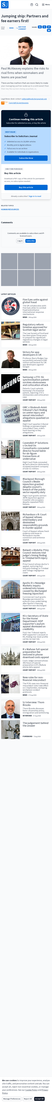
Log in (20, 241)
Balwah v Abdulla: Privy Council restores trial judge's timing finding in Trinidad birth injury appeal (36, 555)
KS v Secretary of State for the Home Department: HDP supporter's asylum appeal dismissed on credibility (35, 622)
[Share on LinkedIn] (40, 26)
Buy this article (26, 187)
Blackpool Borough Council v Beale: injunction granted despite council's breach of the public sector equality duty (34, 485)
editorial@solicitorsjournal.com (34, 99)
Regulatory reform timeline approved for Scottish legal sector (35, 327)
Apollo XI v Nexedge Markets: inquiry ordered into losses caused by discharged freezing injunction (35, 588)
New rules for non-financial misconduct (34, 679)
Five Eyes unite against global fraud (35, 301)
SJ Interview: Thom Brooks (33, 704)
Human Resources (10, 209)
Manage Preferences (11, 1099)
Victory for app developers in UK (32, 353)
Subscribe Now (26, 158)
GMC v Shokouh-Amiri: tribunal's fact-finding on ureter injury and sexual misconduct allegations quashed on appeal (36, 414)
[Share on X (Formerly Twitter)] (44, 26)
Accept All (39, 1099)
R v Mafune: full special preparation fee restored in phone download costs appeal (36, 653)
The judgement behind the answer (35, 724)
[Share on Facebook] (49, 26)
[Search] (36, 4)
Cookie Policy (31, 1090)
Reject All (28, 1099)
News (11, 28)
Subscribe (30, 241)
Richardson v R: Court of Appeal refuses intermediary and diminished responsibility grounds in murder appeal (35, 521)
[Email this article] (49, 30)
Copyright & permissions (19, 103)
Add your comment (22, 28)
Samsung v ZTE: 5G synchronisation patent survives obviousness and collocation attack (36, 381)
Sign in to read (35, 196)
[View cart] (31, 4)
